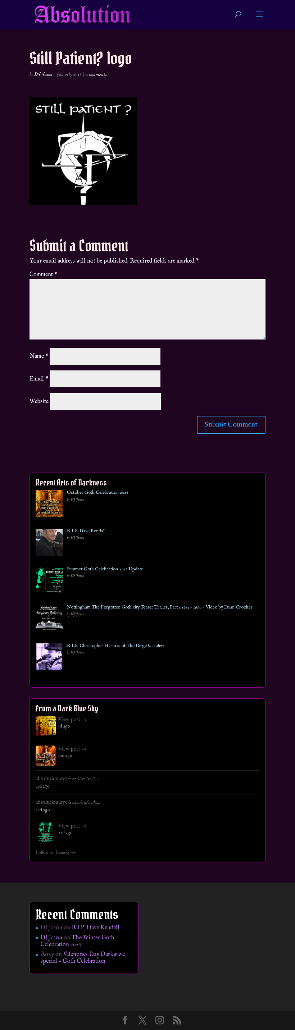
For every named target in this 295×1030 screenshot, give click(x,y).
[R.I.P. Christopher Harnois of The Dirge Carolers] (49, 658)
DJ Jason (43, 74)
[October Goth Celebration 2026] (49, 505)
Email (39, 379)
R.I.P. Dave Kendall (86, 531)
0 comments (96, 74)
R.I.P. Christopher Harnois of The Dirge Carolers (116, 645)
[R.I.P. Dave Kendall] (49, 544)
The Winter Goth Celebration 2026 (77, 941)
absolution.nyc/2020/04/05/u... (68, 802)
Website (39, 401)
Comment (43, 274)
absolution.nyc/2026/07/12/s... (67, 778)
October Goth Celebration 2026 (97, 492)
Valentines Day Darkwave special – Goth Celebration (83, 958)
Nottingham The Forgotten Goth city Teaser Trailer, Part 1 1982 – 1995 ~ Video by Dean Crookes (160, 607)
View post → (72, 719)
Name (39, 356)
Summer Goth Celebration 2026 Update (105, 569)
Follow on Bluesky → (56, 853)
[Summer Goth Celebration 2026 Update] (49, 582)
